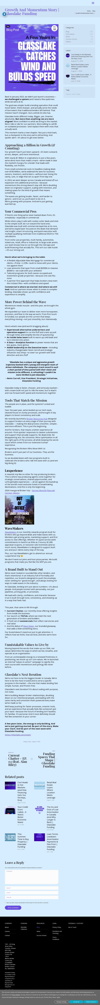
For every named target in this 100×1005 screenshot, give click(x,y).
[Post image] (10, 785)
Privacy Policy (56, 927)
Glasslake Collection (24, 928)
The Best (78, 94)
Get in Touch (72, 927)
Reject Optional (91, 1002)
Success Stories (41, 935)
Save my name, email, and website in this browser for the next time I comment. (28, 902)
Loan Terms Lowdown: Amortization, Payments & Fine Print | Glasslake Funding (53, 842)
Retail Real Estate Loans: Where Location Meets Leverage (51, 790)
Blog (8, 26)
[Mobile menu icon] (93, 3)
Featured (68, 94)
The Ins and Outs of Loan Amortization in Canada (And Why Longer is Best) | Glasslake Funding (53, 817)
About (7, 927)
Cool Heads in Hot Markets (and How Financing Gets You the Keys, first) (23, 791)
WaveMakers (11, 532)
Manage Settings (62, 1002)
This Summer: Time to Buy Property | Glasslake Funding (23, 840)
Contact (7, 935)
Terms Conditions (55, 938)
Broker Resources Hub (37, 418)
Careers (7, 931)
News (38, 931)
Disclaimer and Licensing (57, 932)
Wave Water (28, 626)
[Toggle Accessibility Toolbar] (4, 14)
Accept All (76, 1002)
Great (73, 94)
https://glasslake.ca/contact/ (18, 734)
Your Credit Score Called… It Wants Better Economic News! (23, 815)
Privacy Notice (16, 995)
